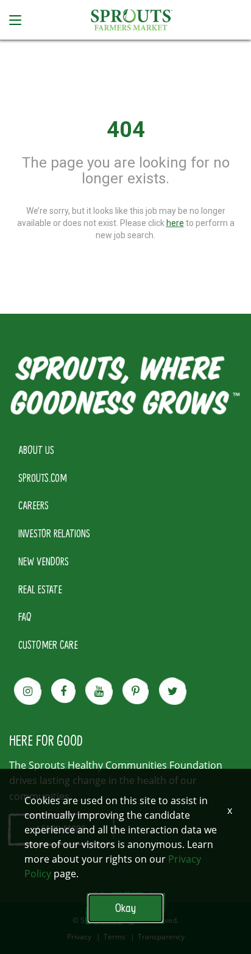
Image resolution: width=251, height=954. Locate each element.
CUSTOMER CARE (48, 644)
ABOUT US (36, 449)
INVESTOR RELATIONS (54, 533)
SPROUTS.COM (42, 477)
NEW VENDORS (43, 561)
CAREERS (33, 505)
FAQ (25, 616)
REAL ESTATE (40, 589)
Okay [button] (125, 908)
